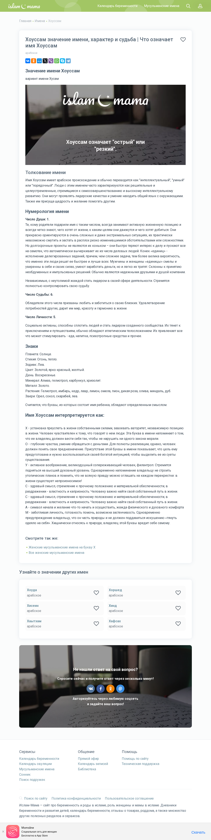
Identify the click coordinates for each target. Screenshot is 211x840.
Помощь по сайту (135, 759)
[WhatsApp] (56, 60)
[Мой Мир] (39, 60)
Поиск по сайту (35, 798)
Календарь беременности (117, 6)
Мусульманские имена (161, 6)
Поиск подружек (32, 780)
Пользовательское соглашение (129, 798)
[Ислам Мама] (24, 6)
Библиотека (87, 769)
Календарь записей (93, 764)
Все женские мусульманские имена (56, 553)
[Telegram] (68, 60)
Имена (40, 21)
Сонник (24, 774)
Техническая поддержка (140, 764)
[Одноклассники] (33, 60)
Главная (25, 21)
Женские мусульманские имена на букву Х (62, 547)
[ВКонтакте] (27, 60)
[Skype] (62, 60)
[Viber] (50, 60)
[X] (45, 60)
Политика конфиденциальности (76, 798)
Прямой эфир (88, 759)
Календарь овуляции (35, 764)
